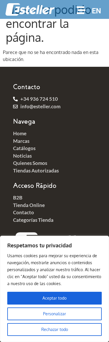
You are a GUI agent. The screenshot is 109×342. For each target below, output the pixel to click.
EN (96, 11)
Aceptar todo (54, 298)
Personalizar (54, 313)
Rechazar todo (54, 329)
